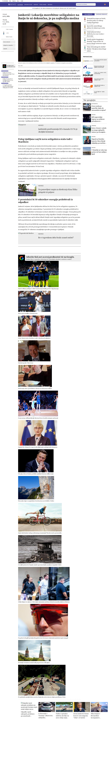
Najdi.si (14, 1)
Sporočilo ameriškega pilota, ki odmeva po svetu (96, 27)
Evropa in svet (28, 4)
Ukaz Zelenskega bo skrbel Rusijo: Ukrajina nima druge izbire (96, 49)
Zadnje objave (101, 14)
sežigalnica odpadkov (8, 45)
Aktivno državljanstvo (47, 8)
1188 (22, 1)
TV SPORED (5, 1)
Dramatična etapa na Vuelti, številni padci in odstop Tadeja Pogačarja (96, 20)
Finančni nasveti (72, 8)
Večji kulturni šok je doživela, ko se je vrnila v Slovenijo (95, 34)
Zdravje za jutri (63, 8)
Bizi (10, 1)
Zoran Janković (6, 41)
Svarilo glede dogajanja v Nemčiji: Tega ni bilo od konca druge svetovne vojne (96, 41)
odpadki (5, 48)
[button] (3, 4)
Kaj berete (88, 14)
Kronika (50, 4)
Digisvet (36, 4)
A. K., (4, 16)
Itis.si (18, 1)
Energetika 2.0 (37, 8)
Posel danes (43, 4)
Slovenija (20, 4)
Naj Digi (56, 8)
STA (8, 16)
